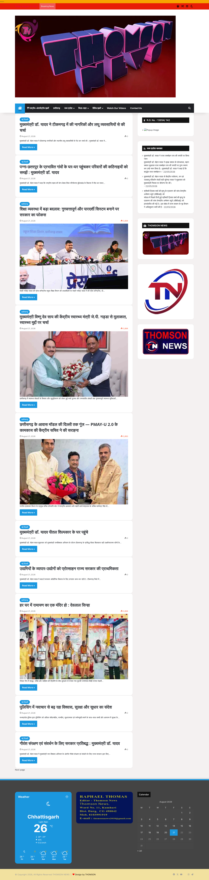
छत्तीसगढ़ (56, 108)
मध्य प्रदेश (68, 108)
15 (182, 826)
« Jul (139, 850)
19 (158, 832)
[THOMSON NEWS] (95, 56)
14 (174, 826)
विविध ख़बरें (97, 108)
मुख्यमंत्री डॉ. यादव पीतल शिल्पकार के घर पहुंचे (54, 532)
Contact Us (136, 108)
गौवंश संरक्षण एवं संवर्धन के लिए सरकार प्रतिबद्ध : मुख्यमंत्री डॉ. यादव (70, 743)
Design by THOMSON (85, 874)
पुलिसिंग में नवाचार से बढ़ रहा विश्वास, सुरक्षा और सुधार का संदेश (66, 707)
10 (141, 826)
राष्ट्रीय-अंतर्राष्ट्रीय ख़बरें (39, 108)
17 (142, 832)
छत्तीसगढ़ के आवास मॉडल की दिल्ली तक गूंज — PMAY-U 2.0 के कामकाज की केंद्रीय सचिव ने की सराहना (69, 427)
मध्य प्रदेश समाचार (154, 148)
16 (190, 826)
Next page (20, 770)
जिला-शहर (82, 108)
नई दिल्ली (24, 119)
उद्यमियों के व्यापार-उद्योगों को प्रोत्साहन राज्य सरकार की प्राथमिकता (69, 568)
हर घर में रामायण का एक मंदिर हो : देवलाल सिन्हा (55, 605)
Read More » (28, 147)
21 (174, 832)
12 (158, 826)
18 (150, 832)
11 (150, 826)
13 (166, 826)
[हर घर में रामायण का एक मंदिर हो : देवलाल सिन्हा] (74, 646)
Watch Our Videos (116, 108)
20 (165, 832)
